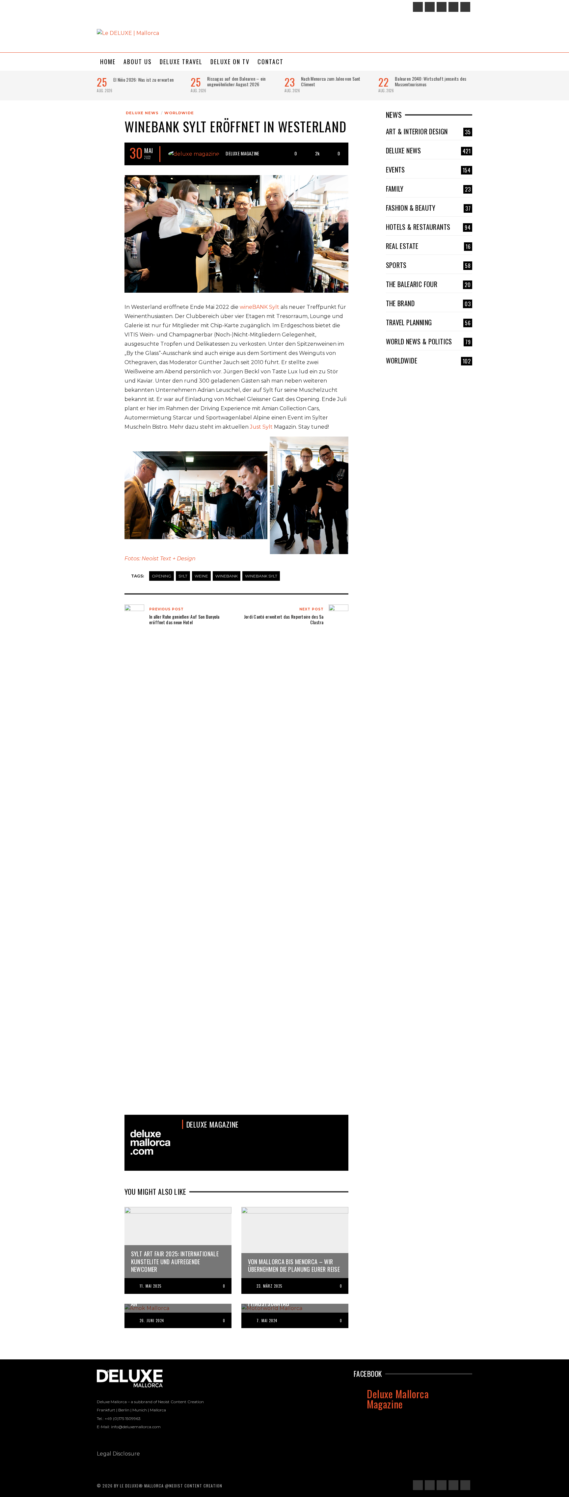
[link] (259, 307)
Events (428, 169)
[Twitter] (453, 7)
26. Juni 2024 (152, 1320)
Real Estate (428, 246)
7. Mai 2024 (267, 1320)
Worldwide (179, 113)
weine (201, 576)
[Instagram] (430, 7)
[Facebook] (418, 7)
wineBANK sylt (261, 576)
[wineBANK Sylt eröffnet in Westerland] (236, 233)
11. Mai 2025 (150, 1286)
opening (161, 576)
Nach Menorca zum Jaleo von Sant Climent (331, 81)
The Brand (428, 303)
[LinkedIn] (442, 7)
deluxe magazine (242, 153)
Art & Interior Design (428, 131)
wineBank (226, 576)
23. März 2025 (269, 1286)
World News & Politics (428, 341)
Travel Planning (428, 322)
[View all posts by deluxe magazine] (193, 153)
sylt (182, 576)
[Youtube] (465, 7)
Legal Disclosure (118, 1454)
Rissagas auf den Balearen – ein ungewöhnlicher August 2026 (236, 81)
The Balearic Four (428, 284)
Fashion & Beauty (428, 207)
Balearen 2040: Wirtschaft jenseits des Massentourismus (431, 81)
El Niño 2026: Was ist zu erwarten (143, 79)
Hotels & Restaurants (428, 226)
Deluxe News (142, 113)
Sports (428, 265)
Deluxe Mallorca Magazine (398, 1398)
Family (428, 188)
